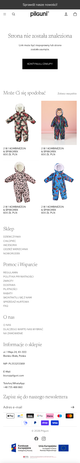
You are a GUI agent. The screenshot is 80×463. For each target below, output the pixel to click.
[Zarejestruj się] (73, 407)
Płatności (10, 289)
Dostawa (9, 285)
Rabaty (8, 293)
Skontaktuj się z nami (17, 297)
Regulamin (10, 272)
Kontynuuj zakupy (40, 64)
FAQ (5, 306)
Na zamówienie (13, 333)
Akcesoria (10, 245)
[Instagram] (43, 438)
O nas (7, 325)
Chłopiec (9, 241)
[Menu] (4, 14)
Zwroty (8, 281)
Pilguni (45, 430)
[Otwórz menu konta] (66, 14)
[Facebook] (36, 438)
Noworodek (11, 253)
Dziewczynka (12, 236)
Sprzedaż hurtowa (16, 301)
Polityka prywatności (18, 276)
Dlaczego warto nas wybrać (23, 329)
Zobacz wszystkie (67, 93)
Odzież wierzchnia (15, 249)
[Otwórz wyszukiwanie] (13, 14)
